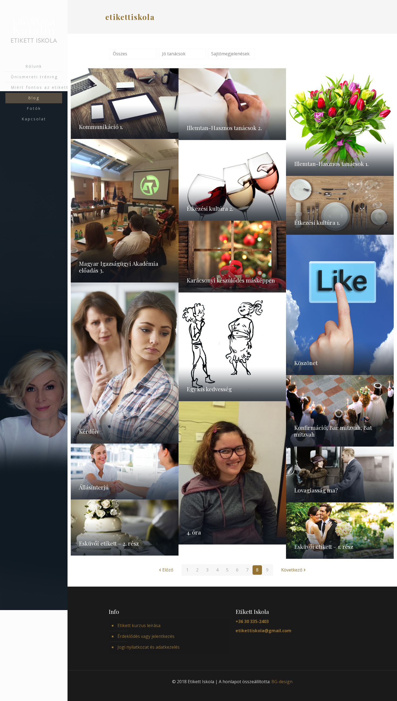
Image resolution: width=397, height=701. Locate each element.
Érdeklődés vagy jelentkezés (145, 636)
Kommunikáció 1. (101, 126)
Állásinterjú (94, 487)
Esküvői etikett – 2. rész (109, 543)
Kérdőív (89, 431)
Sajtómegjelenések (230, 54)
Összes (120, 54)
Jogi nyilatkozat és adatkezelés (148, 647)
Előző (167, 570)
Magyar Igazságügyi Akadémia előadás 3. (118, 267)
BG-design (281, 682)
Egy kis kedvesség (209, 389)
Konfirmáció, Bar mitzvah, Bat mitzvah (333, 431)
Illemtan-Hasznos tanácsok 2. (224, 127)
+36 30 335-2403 (252, 621)
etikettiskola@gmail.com (263, 631)
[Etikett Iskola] (34, 30)
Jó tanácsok (174, 54)
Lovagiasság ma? (316, 490)
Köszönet (306, 362)
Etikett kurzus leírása (138, 625)
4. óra (194, 532)
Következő (291, 570)
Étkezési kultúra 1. (317, 222)
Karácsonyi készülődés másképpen (231, 280)
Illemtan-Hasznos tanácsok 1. (331, 163)
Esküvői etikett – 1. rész (323, 546)
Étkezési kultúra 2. (210, 208)
